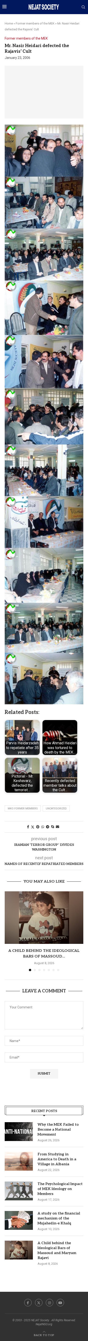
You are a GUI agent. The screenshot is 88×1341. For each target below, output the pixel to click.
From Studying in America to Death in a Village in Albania (57, 1159)
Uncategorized (56, 808)
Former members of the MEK (35, 23)
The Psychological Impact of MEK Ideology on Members (60, 1189)
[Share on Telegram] (47, 827)
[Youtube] (60, 1302)
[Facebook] (28, 1302)
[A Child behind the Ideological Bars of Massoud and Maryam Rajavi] (44, 917)
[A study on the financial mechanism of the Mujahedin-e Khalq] (19, 1220)
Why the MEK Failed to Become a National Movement (58, 1129)
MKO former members (23, 808)
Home (9, 23)
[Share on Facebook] (28, 827)
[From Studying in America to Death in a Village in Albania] (19, 1161)
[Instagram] (49, 1302)
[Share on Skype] (52, 827)
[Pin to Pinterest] (37, 827)
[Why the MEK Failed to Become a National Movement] (19, 1131)
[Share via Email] (57, 827)
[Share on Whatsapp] (42, 827)
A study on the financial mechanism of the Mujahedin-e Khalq (59, 1218)
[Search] (83, 7)
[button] (9, 931)
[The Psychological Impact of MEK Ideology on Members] (19, 1191)
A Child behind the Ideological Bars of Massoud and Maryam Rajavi (57, 1250)
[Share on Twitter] (32, 827)
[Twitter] (38, 1302)
